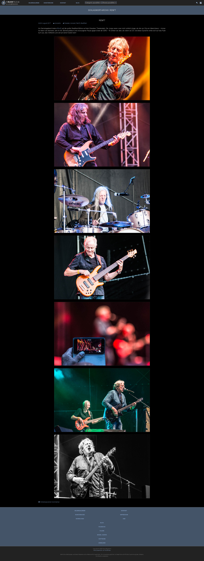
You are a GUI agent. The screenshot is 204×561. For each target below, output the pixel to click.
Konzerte (58, 23)
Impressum (124, 514)
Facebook (102, 527)
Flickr (102, 531)
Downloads (80, 518)
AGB (124, 518)
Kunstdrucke (48, 3)
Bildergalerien (34, 3)
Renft (102, 20)
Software (102, 539)
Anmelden (102, 543)
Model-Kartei (102, 535)
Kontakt (63, 3)
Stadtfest (84, 23)
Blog (77, 3)
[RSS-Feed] (201, 3)
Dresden (67, 23)
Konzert (73, 23)
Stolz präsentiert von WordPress (102, 550)
